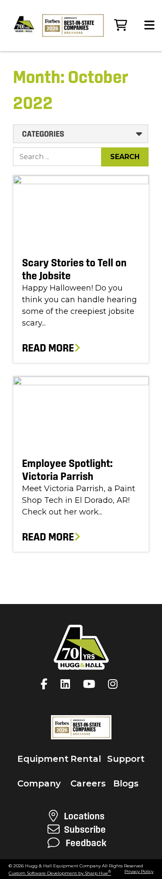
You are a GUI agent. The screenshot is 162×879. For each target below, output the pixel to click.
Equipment (43, 759)
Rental (85, 759)
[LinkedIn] (67, 684)
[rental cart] (120, 26)
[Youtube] (91, 684)
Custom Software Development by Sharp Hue (60, 873)
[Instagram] (115, 684)
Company (39, 783)
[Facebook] (46, 684)
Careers (88, 783)
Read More (48, 348)
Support (126, 759)
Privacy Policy (138, 871)
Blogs (126, 783)
